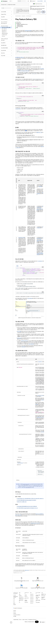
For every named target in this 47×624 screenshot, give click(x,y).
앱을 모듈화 (40, 186)
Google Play (3, 4)
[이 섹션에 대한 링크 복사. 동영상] (19, 504)
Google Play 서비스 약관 (35, 523)
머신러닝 (20, 595)
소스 (14, 600)
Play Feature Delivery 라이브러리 (40, 209)
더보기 (10, 1)
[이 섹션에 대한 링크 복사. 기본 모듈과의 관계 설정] (25, 77)
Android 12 (31, 601)
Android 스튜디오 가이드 (38, 595)
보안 (14, 598)
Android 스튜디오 (40, 1)
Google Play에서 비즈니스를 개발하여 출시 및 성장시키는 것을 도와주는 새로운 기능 (30, 498)
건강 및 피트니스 (21, 597)
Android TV (26, 602)
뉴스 (14, 601)
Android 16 (31, 595)
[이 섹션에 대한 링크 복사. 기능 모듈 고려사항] (25, 321)
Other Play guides (11, 4)
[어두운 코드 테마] (42, 46)
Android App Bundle (28, 30)
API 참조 (37, 598)
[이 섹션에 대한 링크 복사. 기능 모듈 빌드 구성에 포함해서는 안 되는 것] (33, 62)
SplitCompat (19, 338)
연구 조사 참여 (43, 599)
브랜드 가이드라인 (24, 619)
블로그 (14, 603)
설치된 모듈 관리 (31, 344)
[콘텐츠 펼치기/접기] (20, 22)
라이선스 (20, 619)
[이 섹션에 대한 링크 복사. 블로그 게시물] (21, 496)
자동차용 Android (26, 600)
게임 (19, 594)
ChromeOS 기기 (27, 598)
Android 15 (31, 597)
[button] (5, 12)
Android (14, 595)
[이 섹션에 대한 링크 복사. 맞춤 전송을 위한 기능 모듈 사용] (31, 151)
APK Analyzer (30, 298)
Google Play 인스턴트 (21, 237)
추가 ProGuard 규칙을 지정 (24, 70)
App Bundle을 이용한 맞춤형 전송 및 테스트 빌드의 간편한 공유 (27, 506)
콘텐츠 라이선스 (27, 570)
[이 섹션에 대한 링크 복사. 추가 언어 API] (21, 528)
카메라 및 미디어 (21, 598)
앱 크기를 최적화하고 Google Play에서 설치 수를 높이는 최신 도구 (27, 508)
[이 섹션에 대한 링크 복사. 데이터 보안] (21, 520)
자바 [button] (21, 265)
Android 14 (31, 598)
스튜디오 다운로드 (38, 600)
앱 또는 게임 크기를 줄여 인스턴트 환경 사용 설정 (40, 253)
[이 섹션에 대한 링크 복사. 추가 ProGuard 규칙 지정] (26, 105)
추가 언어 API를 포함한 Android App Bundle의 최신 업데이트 (26, 500)
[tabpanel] (29, 272)
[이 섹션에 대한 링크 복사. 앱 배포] (19, 127)
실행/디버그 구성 (39, 132)
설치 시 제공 (19, 331)
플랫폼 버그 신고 (43, 594)
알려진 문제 (23, 346)
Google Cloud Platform (16, 614)
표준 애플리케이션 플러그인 (19, 57)
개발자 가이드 (38, 597)
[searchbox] (6, 8)
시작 (43, 11)
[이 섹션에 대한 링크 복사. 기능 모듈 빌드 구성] (25, 40)
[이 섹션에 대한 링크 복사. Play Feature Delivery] (25, 546)
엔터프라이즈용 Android (15, 597)
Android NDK (38, 602)
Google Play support (43, 597)
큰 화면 (26, 595)
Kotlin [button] (17, 265)
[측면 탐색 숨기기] (11, 622)
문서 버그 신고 (43, 595)
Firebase (14, 613)
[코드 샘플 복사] (43, 46)
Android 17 (31, 594)
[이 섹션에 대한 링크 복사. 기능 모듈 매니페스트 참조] (28, 350)
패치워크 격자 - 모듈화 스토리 (21, 501)
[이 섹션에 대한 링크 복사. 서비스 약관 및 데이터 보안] (28, 512)
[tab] (17, 265)
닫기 (39, 11)
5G (19, 602)
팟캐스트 (14, 604)
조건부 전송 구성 (43, 431)
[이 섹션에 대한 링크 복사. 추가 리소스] (21, 492)
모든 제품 (14, 616)
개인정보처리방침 (21, 600)
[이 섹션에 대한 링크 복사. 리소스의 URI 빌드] (25, 259)
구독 (36, 621)
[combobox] (22, 1)
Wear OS (26, 596)
